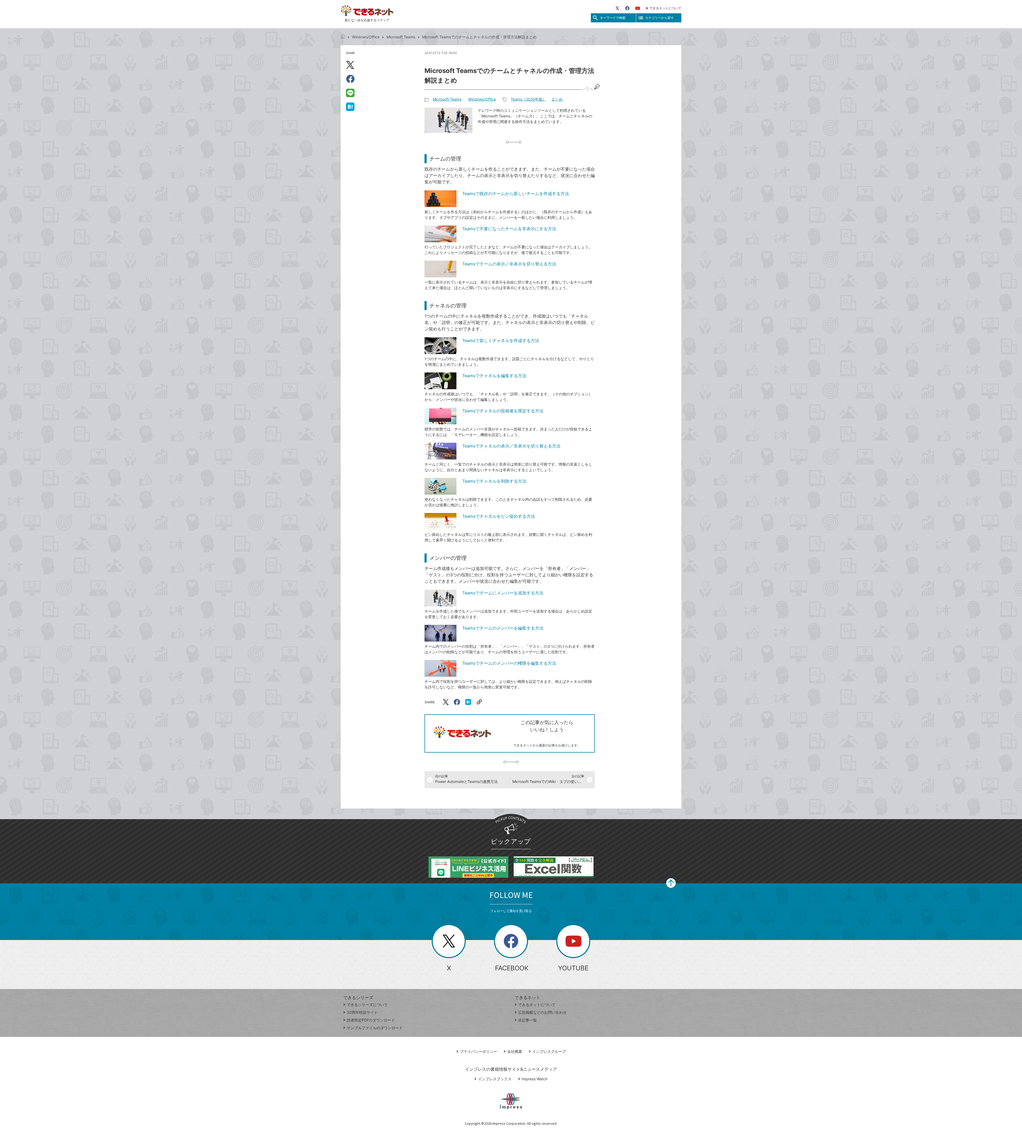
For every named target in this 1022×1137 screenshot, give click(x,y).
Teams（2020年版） (528, 99)
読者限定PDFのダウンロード (371, 1020)
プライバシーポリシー (478, 1051)
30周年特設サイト (362, 1012)
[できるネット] (343, 37)
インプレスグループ (549, 1051)
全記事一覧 (527, 1020)
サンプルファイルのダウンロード (375, 1027)
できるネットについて (665, 8)
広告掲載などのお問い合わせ (542, 1012)
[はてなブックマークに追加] (350, 106)
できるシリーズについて (367, 1004)
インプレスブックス (495, 1079)
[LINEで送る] (350, 92)
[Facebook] (627, 8)
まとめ (557, 99)
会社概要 (514, 1051)
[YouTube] (637, 8)
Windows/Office (366, 37)
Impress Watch (534, 1079)
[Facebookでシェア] (350, 79)
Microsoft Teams (400, 37)
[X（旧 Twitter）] (617, 8)
